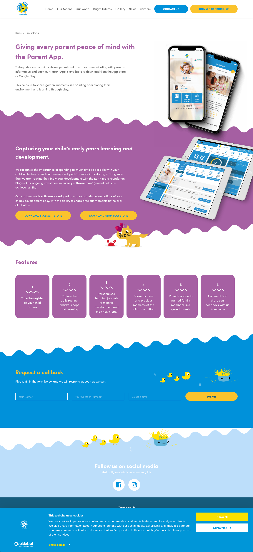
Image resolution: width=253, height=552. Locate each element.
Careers (145, 9)
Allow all (222, 517)
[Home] (22, 9)
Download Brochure (214, 9)
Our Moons (64, 9)
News (132, 9)
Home (49, 9)
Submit (211, 396)
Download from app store (43, 215)
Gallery (120, 9)
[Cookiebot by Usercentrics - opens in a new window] (24, 545)
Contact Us (171, 9)
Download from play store (108, 215)
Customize (220, 527)
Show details (57, 544)
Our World (82, 9)
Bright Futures (102, 9)
